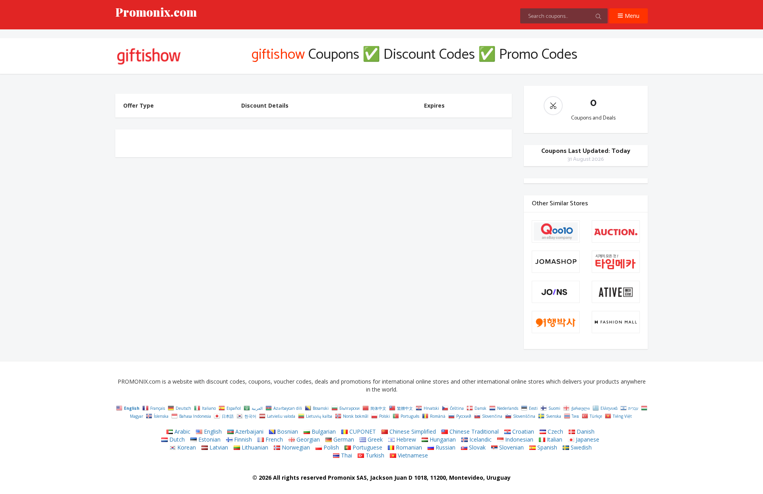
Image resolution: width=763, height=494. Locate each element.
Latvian (218, 447)
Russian (444, 447)
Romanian (408, 447)
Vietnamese (412, 455)
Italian (553, 439)
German (343, 439)
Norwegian (295, 447)
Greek (374, 439)
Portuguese (366, 447)
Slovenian (511, 447)
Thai (345, 455)
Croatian (522, 431)
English (212, 431)
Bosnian (286, 431)
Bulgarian (323, 431)
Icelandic (480, 439)
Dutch (176, 439)
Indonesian (518, 439)
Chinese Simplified (412, 431)
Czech (554, 431)
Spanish (546, 447)
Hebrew (405, 439)
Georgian (307, 439)
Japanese (586, 439)
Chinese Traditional (473, 431)
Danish (585, 431)
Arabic (181, 431)
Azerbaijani (248, 431)
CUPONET (362, 431)
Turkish (374, 455)
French (273, 439)
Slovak (476, 447)
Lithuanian (254, 447)
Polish (330, 447)
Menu (631, 15)
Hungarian (442, 439)
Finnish (242, 439)
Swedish (580, 447)
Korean (186, 447)
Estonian (209, 439)
